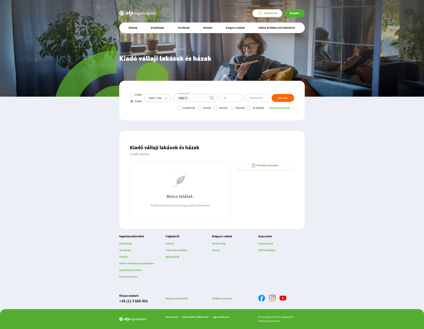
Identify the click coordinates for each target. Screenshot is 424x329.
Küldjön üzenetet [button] (222, 298)
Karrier (216, 250)
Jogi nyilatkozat (220, 317)
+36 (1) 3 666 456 (133, 301)
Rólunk (170, 243)
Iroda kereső (265, 243)
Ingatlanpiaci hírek (130, 270)
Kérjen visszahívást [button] (177, 298)
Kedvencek (270, 13)
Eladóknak (125, 243)
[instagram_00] (272, 299)
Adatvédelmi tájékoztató (195, 317)
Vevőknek (125, 250)
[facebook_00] (261, 299)
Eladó (138, 94)
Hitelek (123, 257)
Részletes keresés (279, 108)
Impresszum (172, 317)
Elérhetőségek (267, 250)
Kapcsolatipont (128, 277)
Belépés (294, 13)
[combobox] (195, 98)
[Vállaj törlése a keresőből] (186, 98)
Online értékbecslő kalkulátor (136, 263)
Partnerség (218, 243)
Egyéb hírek (172, 257)
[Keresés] (212, 98)
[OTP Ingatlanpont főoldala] (137, 13)
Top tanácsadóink (176, 250)
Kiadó (138, 101)
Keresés (283, 98)
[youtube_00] (283, 299)
